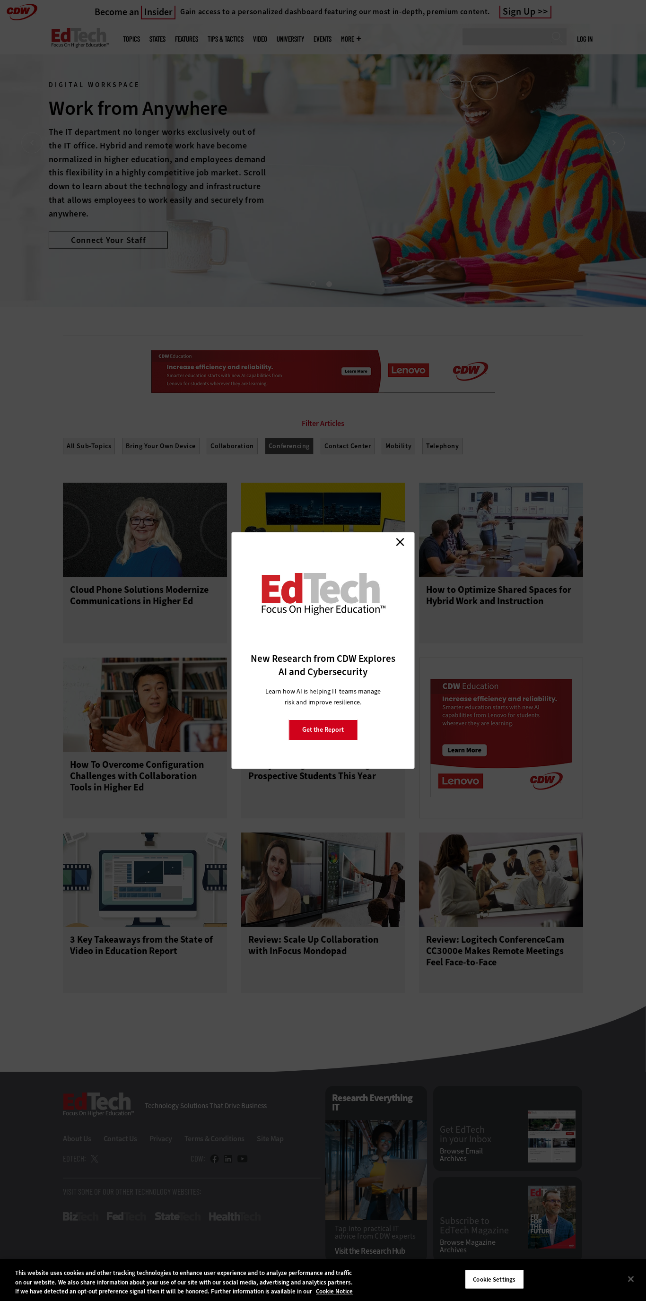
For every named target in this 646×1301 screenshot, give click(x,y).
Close (400, 542)
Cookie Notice (334, 1291)
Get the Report (323, 729)
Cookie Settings (494, 1279)
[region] (323, 1280)
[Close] (630, 1278)
